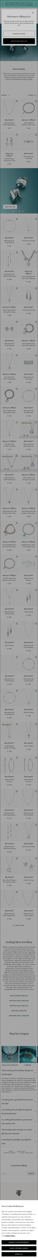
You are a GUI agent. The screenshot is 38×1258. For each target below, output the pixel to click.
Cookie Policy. (10, 1236)
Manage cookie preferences (19, 1242)
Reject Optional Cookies (19, 1248)
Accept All (19, 1254)
